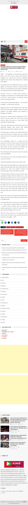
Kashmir (3, 65)
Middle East (4, 316)
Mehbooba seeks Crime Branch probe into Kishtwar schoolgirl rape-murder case (13, 258)
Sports (3, 322)
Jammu (3, 305)
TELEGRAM (4, 336)
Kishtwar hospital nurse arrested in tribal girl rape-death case (14, 268)
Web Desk (21, 424)
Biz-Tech (4, 283)
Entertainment (5, 288)
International (5, 302)
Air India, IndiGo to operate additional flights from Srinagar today (6, 232)
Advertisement (5, 277)
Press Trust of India (13, 432)
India (3, 300)
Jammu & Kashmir (6, 308)
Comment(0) (19, 71)
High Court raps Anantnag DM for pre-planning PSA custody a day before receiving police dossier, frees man (14, 249)
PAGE (8, 331)
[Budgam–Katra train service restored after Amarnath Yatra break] (5, 445)
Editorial (4, 285)
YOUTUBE (4, 338)
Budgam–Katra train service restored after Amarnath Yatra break (13, 263)
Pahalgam (13, 227)
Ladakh (3, 314)
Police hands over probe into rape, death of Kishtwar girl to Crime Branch (14, 253)
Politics (3, 319)
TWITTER (4, 333)
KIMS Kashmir (12, 71)
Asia (3, 280)
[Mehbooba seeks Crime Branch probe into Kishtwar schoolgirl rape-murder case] (5, 437)
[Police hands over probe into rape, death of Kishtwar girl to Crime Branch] (5, 429)
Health (3, 297)
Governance (4, 294)
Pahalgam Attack (19, 227)
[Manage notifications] (24, 502)
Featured (4, 291)
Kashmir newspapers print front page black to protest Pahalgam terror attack (21, 232)
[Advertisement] (14, 29)
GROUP (12, 331)
